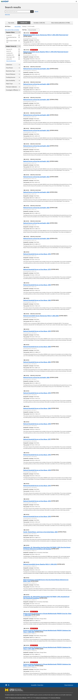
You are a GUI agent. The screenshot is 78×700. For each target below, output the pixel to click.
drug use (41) (9, 49)
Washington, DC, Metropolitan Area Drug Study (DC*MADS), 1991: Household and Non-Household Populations (46, 597)
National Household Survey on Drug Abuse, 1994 (37, 393)
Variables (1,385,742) (39, 22)
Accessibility (34, 685)
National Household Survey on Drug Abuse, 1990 (37, 424)
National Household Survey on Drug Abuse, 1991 (37, 254)
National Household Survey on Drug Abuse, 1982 (37, 300)
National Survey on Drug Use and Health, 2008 (36, 84)
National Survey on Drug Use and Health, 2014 (36, 68)
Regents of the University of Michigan (18, 697)
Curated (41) (9, 35)
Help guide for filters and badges (12, 29)
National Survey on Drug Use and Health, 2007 (36, 99)
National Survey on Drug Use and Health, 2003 (36, 207)
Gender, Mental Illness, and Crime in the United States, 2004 (40, 532)
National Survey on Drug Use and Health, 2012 (36, 130)
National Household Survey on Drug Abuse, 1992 (37, 501)
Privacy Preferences (68, 685)
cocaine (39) (9, 59)
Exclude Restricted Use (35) (11, 38)
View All (36, 11)
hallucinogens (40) (10, 57)
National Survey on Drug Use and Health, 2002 (36, 223)
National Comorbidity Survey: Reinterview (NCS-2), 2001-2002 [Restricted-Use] (45, 35)
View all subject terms (11, 61)
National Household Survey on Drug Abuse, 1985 (37, 285)
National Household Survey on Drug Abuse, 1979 (37, 269)
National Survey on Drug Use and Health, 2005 (36, 192)
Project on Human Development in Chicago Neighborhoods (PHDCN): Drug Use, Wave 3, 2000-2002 (47, 614)
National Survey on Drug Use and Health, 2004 (36, 238)
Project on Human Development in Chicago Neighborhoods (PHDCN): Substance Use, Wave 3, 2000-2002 (47, 631)
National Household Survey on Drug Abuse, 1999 (37, 331)
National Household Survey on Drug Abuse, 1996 (37, 454)
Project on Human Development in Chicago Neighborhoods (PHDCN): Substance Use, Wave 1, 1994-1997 (47, 664)
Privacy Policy (40, 685)
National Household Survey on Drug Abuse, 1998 (37, 470)
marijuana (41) (9, 53)
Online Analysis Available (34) (11, 41)
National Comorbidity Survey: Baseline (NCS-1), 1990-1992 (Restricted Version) (45, 52)
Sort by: (24, 30)
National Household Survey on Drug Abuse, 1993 (37, 485)
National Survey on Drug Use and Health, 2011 (36, 161)
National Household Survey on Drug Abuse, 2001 (37, 362)
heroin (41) (8, 51)
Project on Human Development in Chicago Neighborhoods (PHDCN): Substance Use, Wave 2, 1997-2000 (47, 648)
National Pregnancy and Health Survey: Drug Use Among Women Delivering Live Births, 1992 (45, 580)
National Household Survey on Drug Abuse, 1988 (37, 408)
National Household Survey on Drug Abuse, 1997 (37, 439)
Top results (11, 22)
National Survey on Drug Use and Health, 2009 (36, 115)
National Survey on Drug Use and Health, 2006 (36, 377)
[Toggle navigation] (76, 1)
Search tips (7, 14)
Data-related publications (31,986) (60, 22)
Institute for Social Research (42, 697)
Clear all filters (18, 26)
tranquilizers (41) (10, 55)
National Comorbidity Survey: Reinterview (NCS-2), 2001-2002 (41, 316)
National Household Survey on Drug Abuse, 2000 (37, 346)
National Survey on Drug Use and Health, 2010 (36, 146)
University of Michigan (55, 697)
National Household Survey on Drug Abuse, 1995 (37, 516)
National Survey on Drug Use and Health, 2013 (36, 177)
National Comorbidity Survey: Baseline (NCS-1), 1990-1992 (40, 564)
